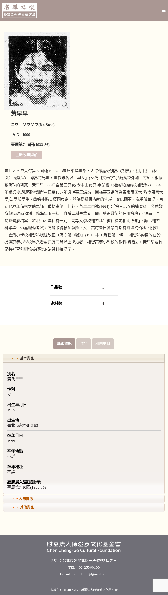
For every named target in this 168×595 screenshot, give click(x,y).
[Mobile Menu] (164, 10)
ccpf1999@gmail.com (91, 574)
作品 (83, 344)
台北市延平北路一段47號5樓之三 (90, 561)
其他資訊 (27, 507)
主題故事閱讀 (26, 155)
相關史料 (102, 344)
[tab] (84, 358)
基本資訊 (64, 344)
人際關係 (26, 499)
